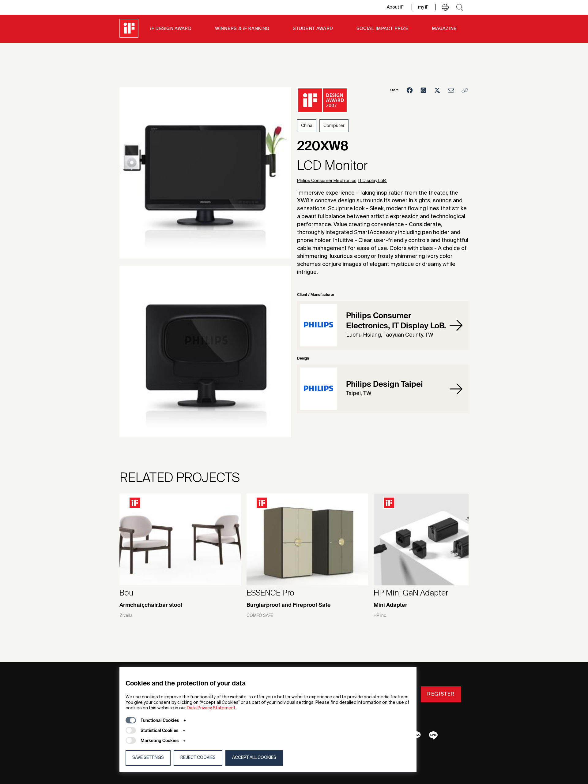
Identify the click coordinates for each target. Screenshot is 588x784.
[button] (445, 7)
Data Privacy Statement (211, 708)
